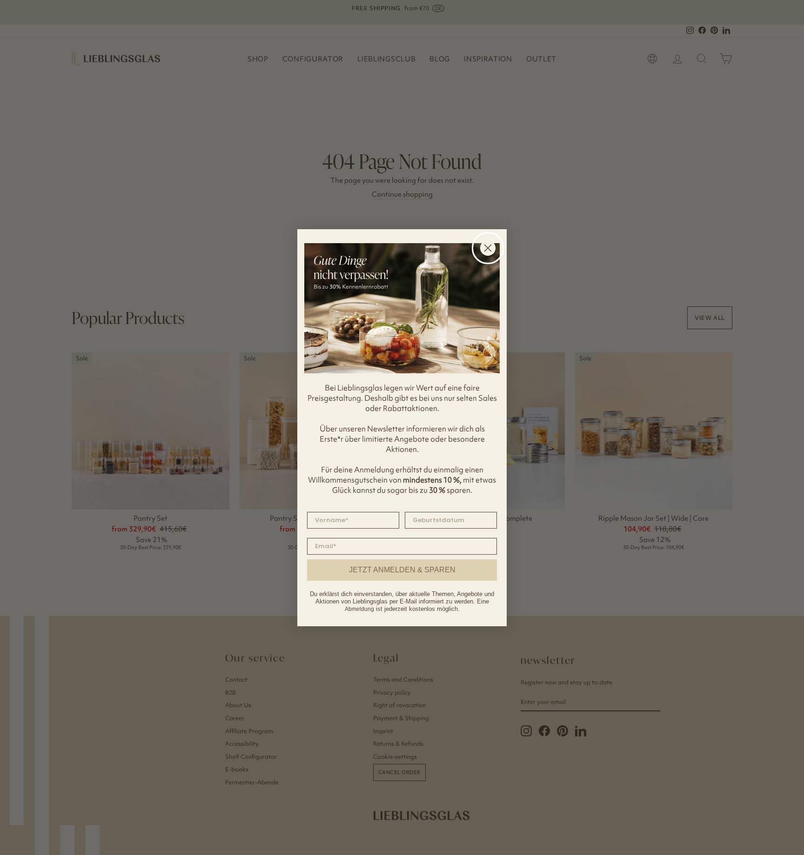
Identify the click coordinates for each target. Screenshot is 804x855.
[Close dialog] (488, 248)
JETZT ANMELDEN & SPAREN (402, 570)
